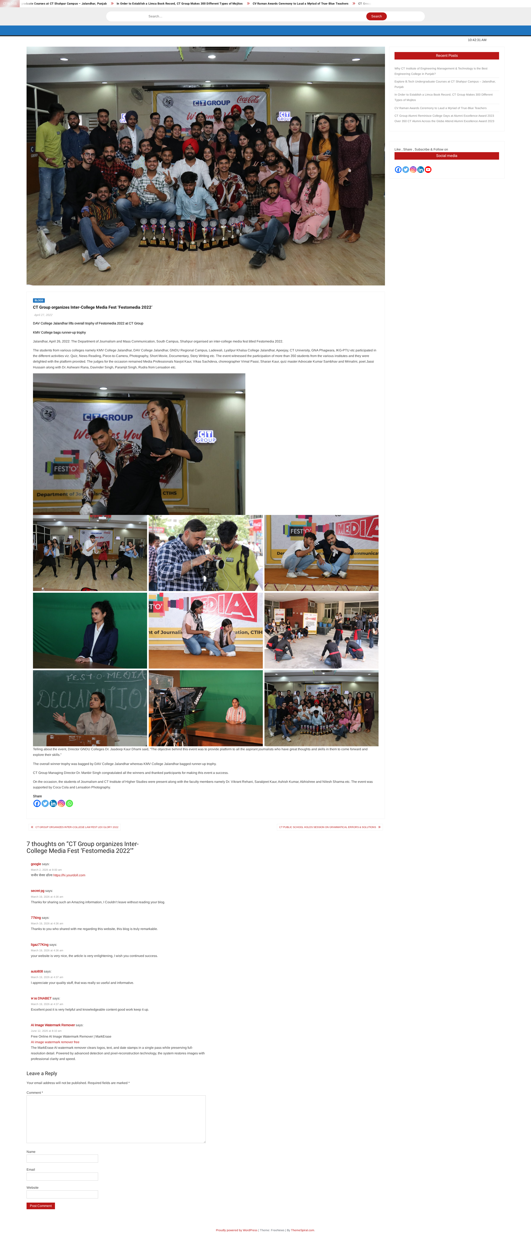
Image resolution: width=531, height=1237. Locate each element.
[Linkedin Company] (420, 169)
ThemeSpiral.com (302, 1230)
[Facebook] (37, 803)
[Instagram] (61, 803)
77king (36, 917)
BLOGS (39, 300)
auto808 (37, 971)
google (36, 864)
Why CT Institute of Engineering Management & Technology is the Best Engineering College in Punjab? (441, 71)
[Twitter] (45, 803)
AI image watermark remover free (55, 1042)
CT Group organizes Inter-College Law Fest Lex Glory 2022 (76, 827)
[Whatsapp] (69, 803)
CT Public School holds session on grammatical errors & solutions (327, 827)
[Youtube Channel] (428, 169)
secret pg (37, 890)
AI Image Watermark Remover (53, 1025)
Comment (35, 1092)
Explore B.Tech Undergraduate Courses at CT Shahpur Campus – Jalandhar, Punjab (445, 84)
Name (31, 1151)
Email (31, 1169)
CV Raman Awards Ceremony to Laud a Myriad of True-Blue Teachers (145, 3)
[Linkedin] (53, 803)
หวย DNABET (41, 998)
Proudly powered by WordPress (236, 1230)
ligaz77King (40, 944)
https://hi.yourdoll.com (69, 875)
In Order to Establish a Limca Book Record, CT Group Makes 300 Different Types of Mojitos (444, 97)
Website (33, 1187)
